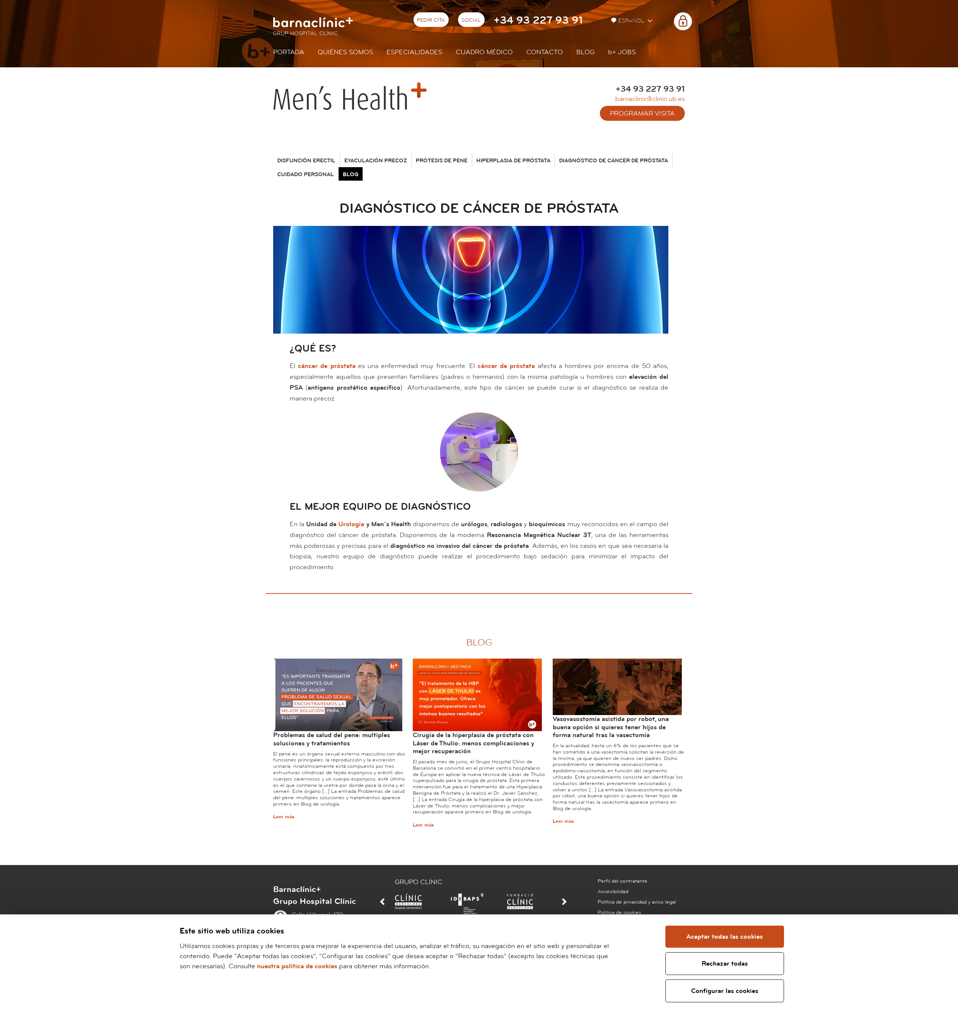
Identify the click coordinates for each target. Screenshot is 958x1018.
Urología (351, 524)
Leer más (283, 816)
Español (632, 20)
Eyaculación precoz (375, 160)
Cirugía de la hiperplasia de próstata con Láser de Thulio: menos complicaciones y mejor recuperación (473, 743)
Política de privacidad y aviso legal (637, 902)
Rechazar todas (725, 963)
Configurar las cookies (724, 991)
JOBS (622, 52)
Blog (585, 52)
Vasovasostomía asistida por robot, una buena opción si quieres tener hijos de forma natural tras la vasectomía (611, 727)
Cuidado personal (305, 174)
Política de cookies (619, 912)
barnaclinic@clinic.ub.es (650, 99)
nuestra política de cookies (297, 966)
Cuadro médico (484, 52)
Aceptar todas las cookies (724, 936)
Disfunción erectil (306, 160)
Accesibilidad (613, 891)
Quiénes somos (345, 52)
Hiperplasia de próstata (513, 160)
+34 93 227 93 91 (538, 20)
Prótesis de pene (441, 160)
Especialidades (414, 52)
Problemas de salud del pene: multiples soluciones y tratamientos (331, 739)
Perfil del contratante (622, 881)
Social (471, 20)
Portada (288, 52)
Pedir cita (431, 20)
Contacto (544, 52)
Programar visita (642, 113)
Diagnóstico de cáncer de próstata (613, 160)
